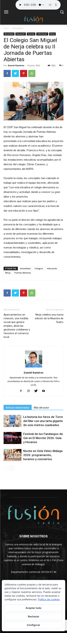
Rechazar (33, 616)
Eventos (31, 34)
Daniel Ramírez (16, 65)
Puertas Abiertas (22, 272)
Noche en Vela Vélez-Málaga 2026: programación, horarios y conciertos (43, 455)
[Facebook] (22, 391)
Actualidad (17, 28)
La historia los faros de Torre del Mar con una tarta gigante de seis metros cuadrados (43, 421)
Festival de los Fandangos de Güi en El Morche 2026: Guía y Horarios (43, 438)
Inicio (6, 28)
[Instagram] (30, 391)
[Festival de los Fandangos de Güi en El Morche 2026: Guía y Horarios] (12, 438)
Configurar (33, 624)
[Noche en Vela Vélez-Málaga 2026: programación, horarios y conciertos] (12, 455)
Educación (20, 34)
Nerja (52, 34)
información (42, 34)
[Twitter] (37, 391)
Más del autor (41, 407)
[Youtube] (45, 391)
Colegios (38, 268)
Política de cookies (49, 599)
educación (52, 268)
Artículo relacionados (17, 407)
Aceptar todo (33, 607)
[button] (62, 12)
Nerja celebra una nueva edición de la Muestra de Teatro (49, 318)
